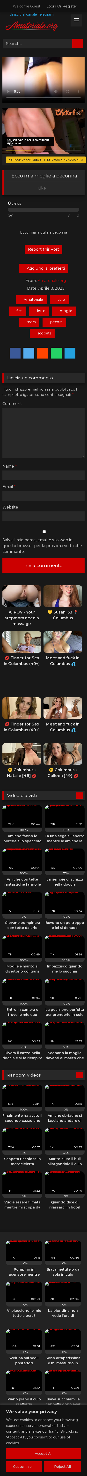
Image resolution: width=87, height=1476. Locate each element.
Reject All (62, 1466)
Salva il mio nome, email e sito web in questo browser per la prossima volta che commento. (42, 546)
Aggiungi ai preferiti (45, 268)
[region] (43, 1440)
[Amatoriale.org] (35, 27)
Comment (12, 403)
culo (61, 299)
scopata (44, 333)
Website (10, 507)
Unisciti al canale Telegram (31, 14)
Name (9, 466)
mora (31, 322)
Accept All (43, 1453)
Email (9, 486)
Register (70, 6)
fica (19, 311)
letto (41, 311)
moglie (66, 311)
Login (51, 6)
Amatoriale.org (52, 280)
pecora (56, 322)
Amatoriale (33, 299)
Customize (22, 1466)
